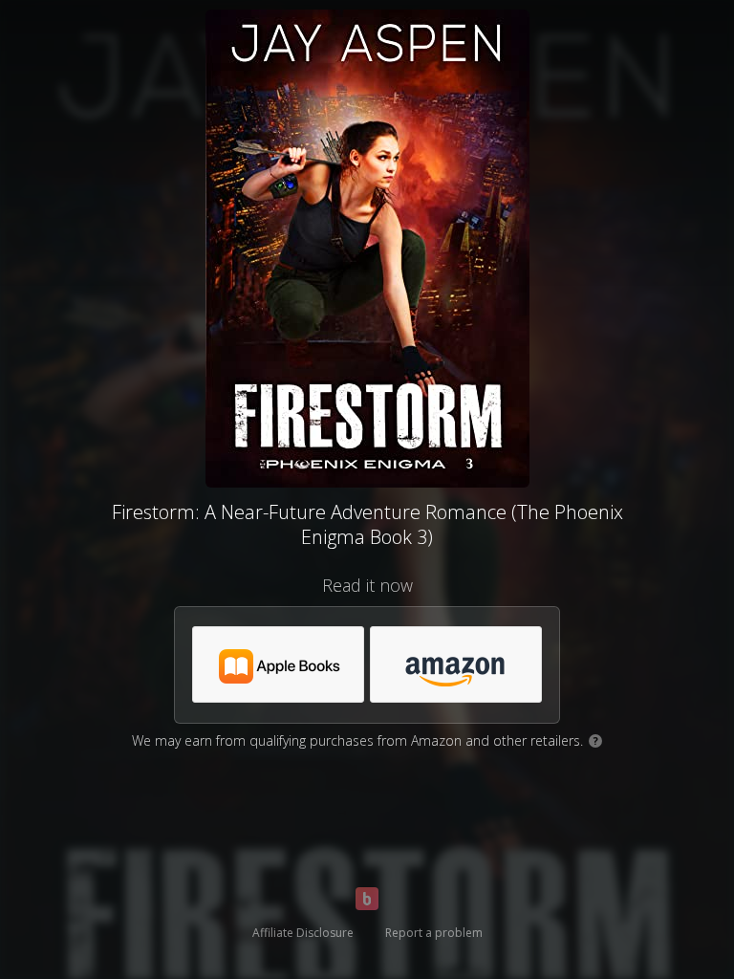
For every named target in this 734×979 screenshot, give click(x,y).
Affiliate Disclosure (303, 933)
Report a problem (434, 933)
